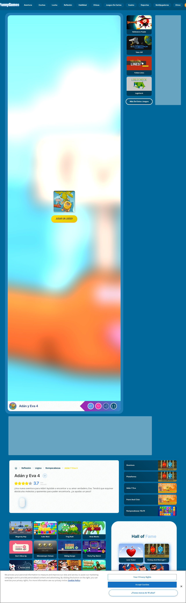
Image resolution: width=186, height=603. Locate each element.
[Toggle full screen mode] (113, 406)
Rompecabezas (52, 468)
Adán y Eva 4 (71, 468)
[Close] (181, 586)
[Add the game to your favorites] (45, 475)
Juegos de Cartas (113, 5)
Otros (177, 5)
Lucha (54, 5)
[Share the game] (106, 406)
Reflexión (68, 5)
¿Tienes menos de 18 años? (143, 593)
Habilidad (83, 5)
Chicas (96, 5)
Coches (42, 5)
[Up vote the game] (91, 406)
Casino (131, 5)
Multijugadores (162, 5)
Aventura (28, 5)
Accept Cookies (142, 584)
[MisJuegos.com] (15, 468)
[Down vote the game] (98, 406)
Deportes (145, 5)
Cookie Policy (74, 580)
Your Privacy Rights (142, 577)
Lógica (38, 468)
